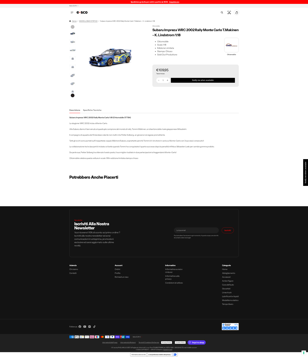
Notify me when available (203, 80)
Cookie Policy (180, 342)
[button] (72, 12)
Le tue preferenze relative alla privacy (159, 354)
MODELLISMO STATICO (88, 21)
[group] (72, 33)
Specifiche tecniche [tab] (92, 110)
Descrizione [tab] (74, 110)
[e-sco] (82, 12)
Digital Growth (167, 349)
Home (74, 21)
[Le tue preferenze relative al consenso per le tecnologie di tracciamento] (303, 352)
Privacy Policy (166, 342)
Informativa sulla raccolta (139, 354)
